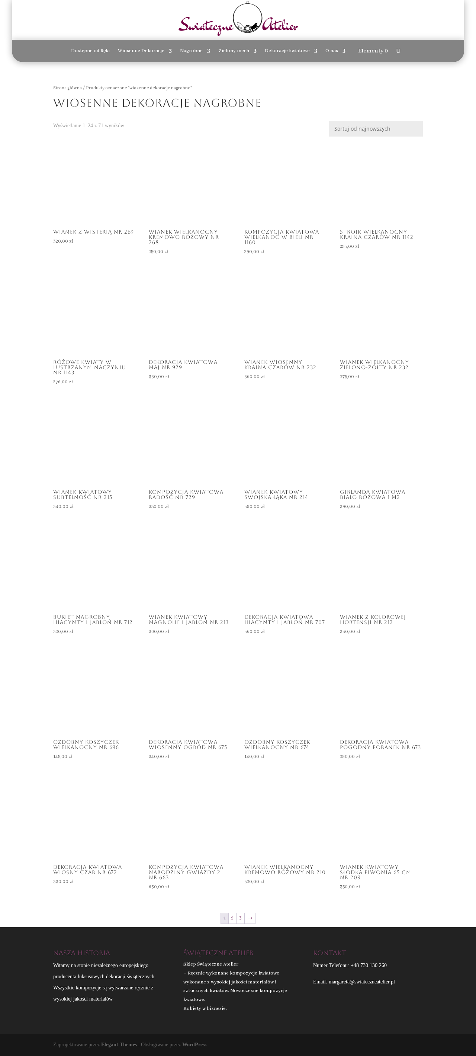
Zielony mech (233, 51)
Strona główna (67, 88)
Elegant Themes (119, 1044)
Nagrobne (191, 51)
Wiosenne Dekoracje (141, 51)
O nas (331, 51)
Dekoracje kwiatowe (287, 51)
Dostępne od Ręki (90, 51)
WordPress (194, 1044)
